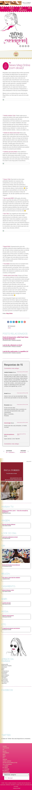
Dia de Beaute (4, 672)
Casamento (6, 752)
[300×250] (12, 480)
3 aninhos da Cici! (6, 602)
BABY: (4, 599)
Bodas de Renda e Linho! (8, 590)
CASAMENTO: (8, 586)
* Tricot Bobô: (6, 263)
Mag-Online (9, 313)
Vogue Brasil (4, 683)
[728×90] (16, 4)
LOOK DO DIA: (8, 533)
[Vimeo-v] (26, 46)
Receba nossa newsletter (10, 762)
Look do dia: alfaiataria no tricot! (12, 345)
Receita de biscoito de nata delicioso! (11, 565)
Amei (9, 328)
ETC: (3, 624)
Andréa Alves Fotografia (6, 665)
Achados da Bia (4, 664)
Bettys (2, 669)
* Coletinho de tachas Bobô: (10, 151)
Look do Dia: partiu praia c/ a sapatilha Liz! (15, 351)
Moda (4, 756)
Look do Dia (6, 747)
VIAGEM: (5, 520)
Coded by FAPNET (16, 788)
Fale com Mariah (7, 764)
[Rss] (28, 46)
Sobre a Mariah (7, 761)
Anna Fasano (4, 667)
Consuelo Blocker (5, 671)
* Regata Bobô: (7, 246)
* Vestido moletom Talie (9, 115)
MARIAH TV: (7, 507)
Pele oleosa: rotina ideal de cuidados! (11, 577)
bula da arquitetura (9, 434)
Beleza (4, 751)
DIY (3, 749)
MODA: (4, 611)
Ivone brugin (7, 423)
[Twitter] (20, 46)
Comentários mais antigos (11, 368)
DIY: (3, 546)
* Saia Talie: (6, 213)
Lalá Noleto (3, 677)
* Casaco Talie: (7, 179)
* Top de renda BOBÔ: (8, 198)
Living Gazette (4, 679)
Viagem (5, 746)
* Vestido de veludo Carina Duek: (11, 132)
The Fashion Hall (4, 681)
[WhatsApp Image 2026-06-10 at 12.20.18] (12, 499)
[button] (8, 322)
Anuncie (5, 759)
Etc (10, 62)
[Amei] (8, 326)
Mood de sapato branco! (8, 615)
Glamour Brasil (4, 676)
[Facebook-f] (23, 46)
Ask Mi (2, 668)
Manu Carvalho (4, 680)
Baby (4, 754)
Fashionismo (4, 673)
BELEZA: (5, 573)
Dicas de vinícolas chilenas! (8, 524)
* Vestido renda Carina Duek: (10, 275)
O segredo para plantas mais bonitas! (11, 628)
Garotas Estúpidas (5, 675)
